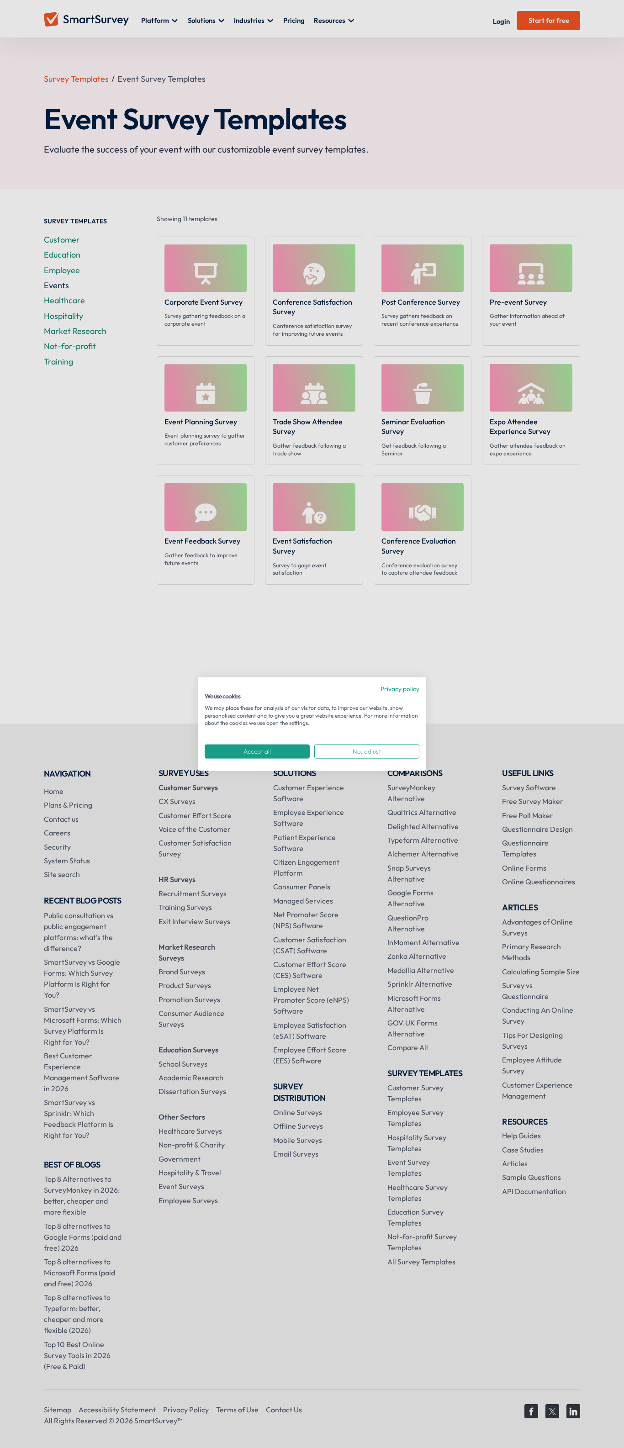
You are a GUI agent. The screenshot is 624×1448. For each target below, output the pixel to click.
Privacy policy (400, 689)
